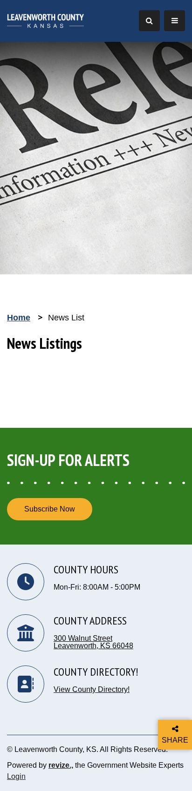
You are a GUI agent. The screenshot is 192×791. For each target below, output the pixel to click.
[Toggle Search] (149, 20)
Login (16, 776)
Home (18, 317)
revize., (60, 765)
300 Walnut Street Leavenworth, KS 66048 (93, 642)
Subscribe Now (49, 509)
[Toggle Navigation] (174, 20)
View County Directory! (92, 689)
